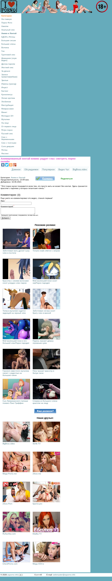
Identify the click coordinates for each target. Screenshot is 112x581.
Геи (3, 51)
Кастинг (4, 91)
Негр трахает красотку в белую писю (43, 372)
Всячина (5, 47)
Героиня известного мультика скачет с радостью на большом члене (16, 373)
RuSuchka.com (9, 534)
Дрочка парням (8, 64)
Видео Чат (63, 169)
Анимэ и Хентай (9, 33)
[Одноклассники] (10, 164)
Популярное (48, 169)
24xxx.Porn (7, 504)
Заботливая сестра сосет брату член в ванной (44, 312)
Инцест (4, 87)
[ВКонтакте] (3, 164)
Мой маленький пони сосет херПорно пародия (45, 282)
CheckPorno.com (10, 564)
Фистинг (5, 153)
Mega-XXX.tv (38, 564)
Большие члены (8, 44)
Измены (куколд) (8, 84)
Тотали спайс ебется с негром (46, 251)
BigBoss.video (80, 169)
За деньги (5, 71)
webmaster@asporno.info (64, 575)
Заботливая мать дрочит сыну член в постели (16, 252)
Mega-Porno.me (10, 474)
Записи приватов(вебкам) (9, 75)
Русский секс (7, 133)
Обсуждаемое (31, 169)
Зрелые (4, 80)
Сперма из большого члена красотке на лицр (45, 402)
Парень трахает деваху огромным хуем (43, 342)
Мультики (5, 119)
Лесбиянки (6, 101)
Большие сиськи (8, 40)
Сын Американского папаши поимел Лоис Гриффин (15, 402)
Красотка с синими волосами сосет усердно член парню (16, 282)
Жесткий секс (7, 67)
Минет (4, 112)
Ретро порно (7, 130)
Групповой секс (8, 55)
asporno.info (12, 575)
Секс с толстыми (8, 143)
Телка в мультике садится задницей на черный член (14, 312)
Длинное (16, 169)
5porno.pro (37, 504)
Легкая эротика (8, 98)
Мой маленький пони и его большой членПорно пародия (16, 342)
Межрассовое (7, 109)
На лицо (5, 123)
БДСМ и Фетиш (8, 37)
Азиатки (4, 26)
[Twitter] (6, 164)
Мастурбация (7, 105)
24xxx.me (37, 474)
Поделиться (67, 179)
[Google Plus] (14, 164)
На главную (6, 19)
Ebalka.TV (37, 534)
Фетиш (4, 150)
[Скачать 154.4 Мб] (45, 180)
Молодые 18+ (7, 116)
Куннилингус (7, 94)
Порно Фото (6, 23)
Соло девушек (7, 146)
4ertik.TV (36, 444)
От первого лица (8, 126)
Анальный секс (8, 30)
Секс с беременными (7, 138)
